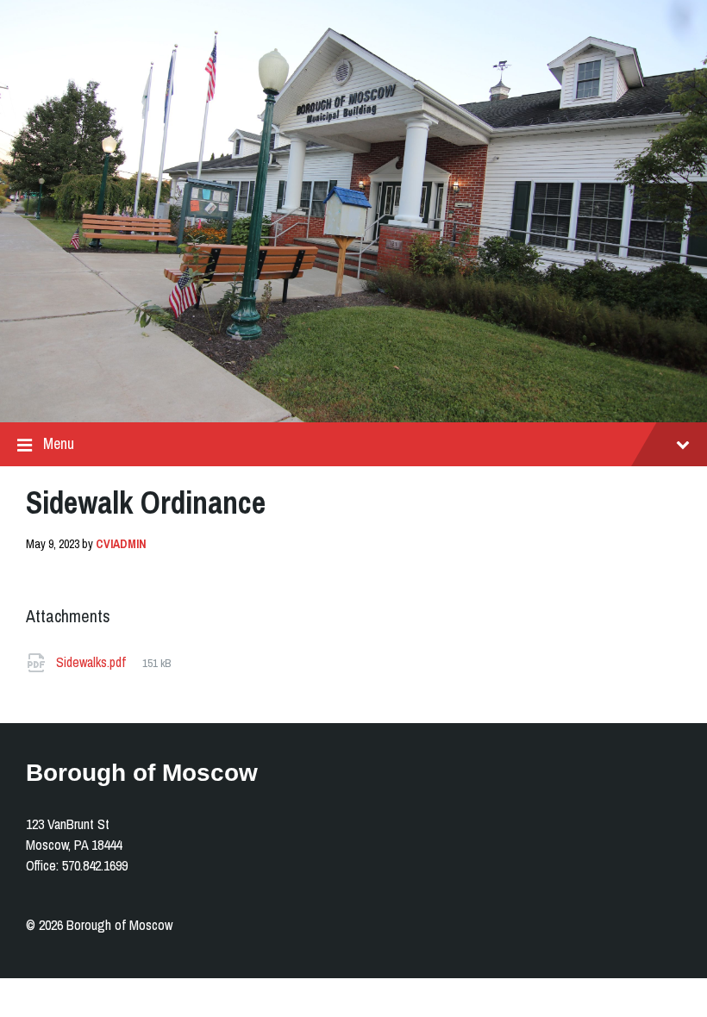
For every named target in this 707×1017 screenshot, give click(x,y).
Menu (58, 443)
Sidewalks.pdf (92, 661)
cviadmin (121, 544)
